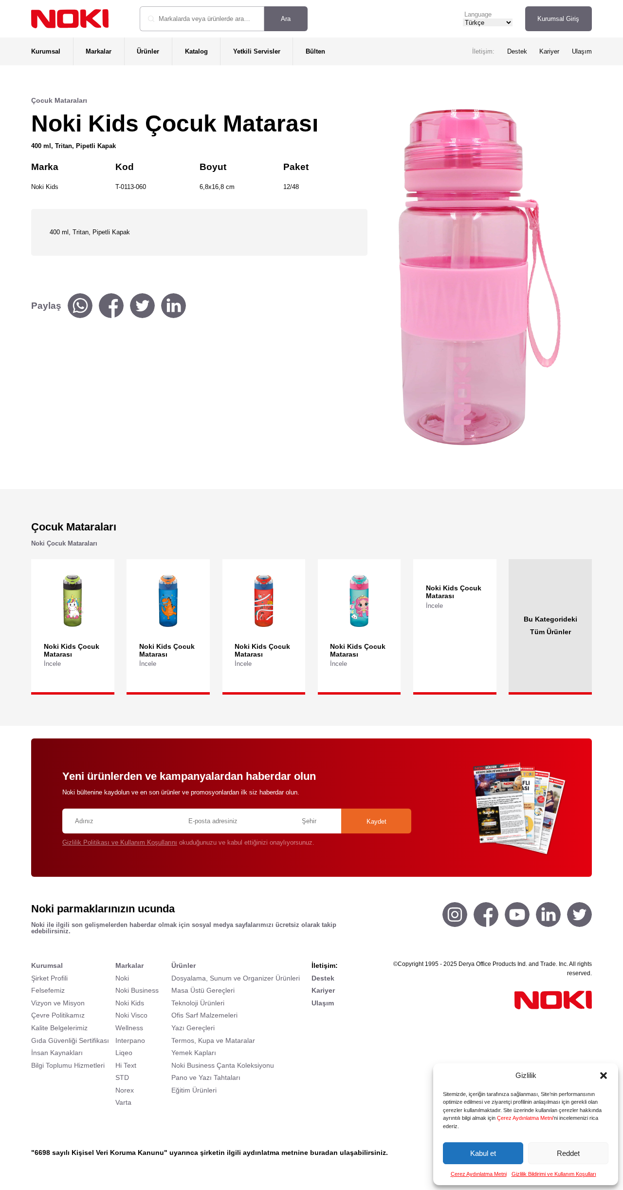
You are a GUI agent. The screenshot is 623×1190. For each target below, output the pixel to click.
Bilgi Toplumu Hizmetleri (68, 1065)
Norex (124, 1090)
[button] (603, 1075)
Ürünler (148, 51)
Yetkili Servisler (256, 51)
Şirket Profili (49, 978)
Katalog (196, 51)
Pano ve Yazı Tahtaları (205, 1077)
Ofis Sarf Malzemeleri (204, 1015)
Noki (122, 978)
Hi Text (125, 1065)
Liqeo (123, 1053)
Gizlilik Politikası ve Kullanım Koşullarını (119, 842)
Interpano (130, 1040)
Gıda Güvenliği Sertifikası (70, 1040)
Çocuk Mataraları (59, 100)
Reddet (568, 1153)
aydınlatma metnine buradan (290, 1152)
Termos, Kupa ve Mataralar (213, 1040)
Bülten (315, 51)
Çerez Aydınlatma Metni (525, 1118)
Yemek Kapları (193, 1053)
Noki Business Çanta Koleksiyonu (222, 1065)
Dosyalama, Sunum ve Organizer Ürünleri (235, 978)
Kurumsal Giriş (558, 18)
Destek (517, 51)
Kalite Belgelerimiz (59, 1028)
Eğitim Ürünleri (194, 1090)
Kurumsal (45, 51)
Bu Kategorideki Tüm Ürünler (550, 625)
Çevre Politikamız (58, 1015)
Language (478, 14)
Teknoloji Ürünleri (197, 1003)
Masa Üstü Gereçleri (203, 990)
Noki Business (137, 990)
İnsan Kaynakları (57, 1053)
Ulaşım (582, 51)
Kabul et (483, 1153)
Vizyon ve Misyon (58, 1003)
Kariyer (549, 51)
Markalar (98, 51)
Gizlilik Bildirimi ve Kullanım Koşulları (554, 1174)
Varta (123, 1102)
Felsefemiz (48, 990)
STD (122, 1077)
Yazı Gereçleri (193, 1028)
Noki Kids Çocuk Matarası (71, 650)
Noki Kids (129, 1003)
